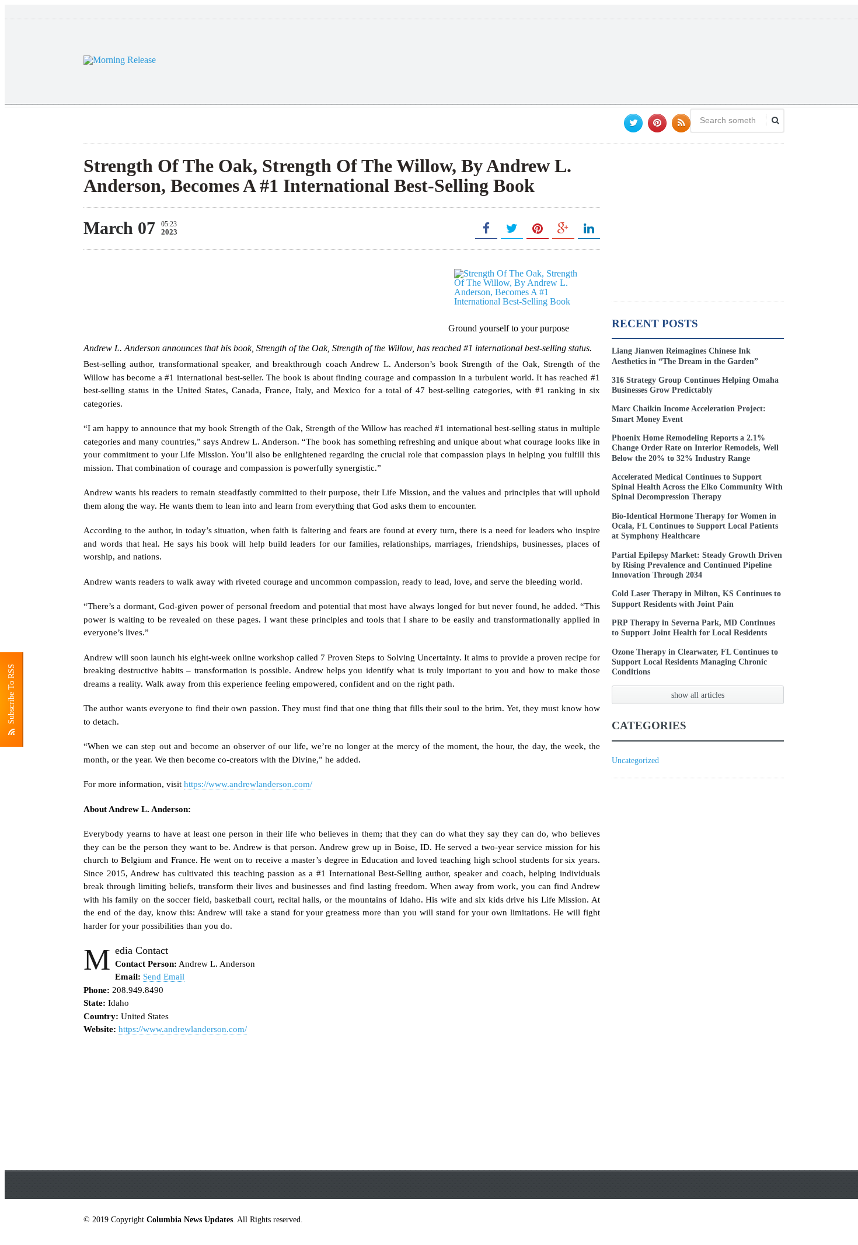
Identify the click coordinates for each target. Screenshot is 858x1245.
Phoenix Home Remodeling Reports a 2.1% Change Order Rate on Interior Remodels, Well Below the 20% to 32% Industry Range (695, 448)
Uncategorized (635, 760)
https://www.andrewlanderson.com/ (248, 784)
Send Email (163, 976)
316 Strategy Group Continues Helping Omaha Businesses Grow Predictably (695, 384)
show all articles (697, 695)
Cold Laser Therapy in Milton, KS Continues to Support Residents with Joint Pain (696, 598)
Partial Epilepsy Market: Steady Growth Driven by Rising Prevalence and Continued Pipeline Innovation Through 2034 (697, 565)
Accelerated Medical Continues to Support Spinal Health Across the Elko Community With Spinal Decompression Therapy (697, 487)
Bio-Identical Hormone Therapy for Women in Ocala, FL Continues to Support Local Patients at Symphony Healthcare (695, 526)
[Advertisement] (571, 60)
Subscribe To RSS (11, 696)
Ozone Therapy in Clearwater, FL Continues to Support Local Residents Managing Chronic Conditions (695, 662)
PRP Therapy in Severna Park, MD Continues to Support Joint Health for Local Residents (693, 627)
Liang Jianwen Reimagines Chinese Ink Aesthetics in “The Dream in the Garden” (685, 355)
